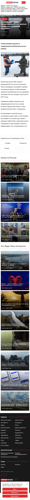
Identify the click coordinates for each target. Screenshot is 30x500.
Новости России (19, 420)
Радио (2, 467)
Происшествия (5, 437)
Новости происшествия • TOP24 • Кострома (14, 8)
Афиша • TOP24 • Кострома (9, 5)
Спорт (2, 440)
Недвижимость (19, 432)
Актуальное (18, 422)
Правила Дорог (19, 443)
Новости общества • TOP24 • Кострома (13, 7)
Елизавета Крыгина (5, 35)
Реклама (3, 464)
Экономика (4, 443)
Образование (4, 435)
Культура (3, 432)
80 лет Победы (5, 445)
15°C (23, 2)
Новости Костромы (6, 420)
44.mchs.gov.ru (23, 75)
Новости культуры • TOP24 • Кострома (12, 10)
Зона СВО (17, 430)
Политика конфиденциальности (21, 453)
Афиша (2, 425)
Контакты (17, 464)
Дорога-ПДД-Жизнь (20, 427)
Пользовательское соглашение (9, 457)
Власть (17, 425)
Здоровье (3, 430)
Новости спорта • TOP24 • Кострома (12, 11)
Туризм (17, 440)
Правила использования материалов (7, 453)
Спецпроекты (18, 437)
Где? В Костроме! (5, 427)
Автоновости (4, 422)
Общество (18, 435)
